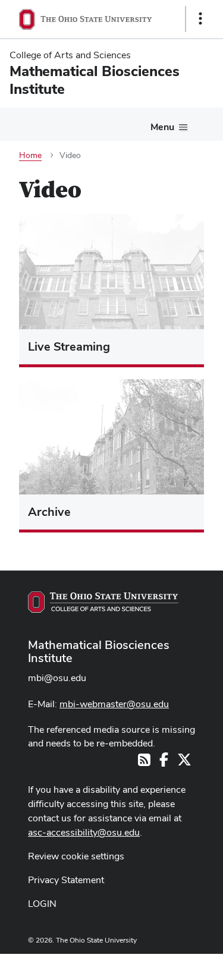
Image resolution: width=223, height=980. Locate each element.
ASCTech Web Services (158, 964)
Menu (162, 127)
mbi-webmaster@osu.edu (114, 704)
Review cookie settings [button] (76, 856)
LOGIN (42, 903)
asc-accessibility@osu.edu (84, 832)
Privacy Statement (66, 880)
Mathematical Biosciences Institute (98, 651)
